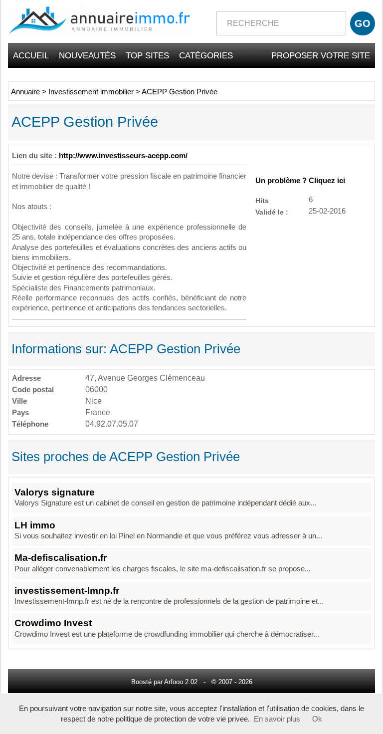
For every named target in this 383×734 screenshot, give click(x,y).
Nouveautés (87, 55)
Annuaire (25, 92)
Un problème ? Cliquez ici (300, 181)
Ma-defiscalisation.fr (60, 557)
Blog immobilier (332, 80)
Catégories (206, 55)
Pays (20, 412)
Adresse (26, 378)
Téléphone (30, 424)
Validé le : (271, 212)
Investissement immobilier (91, 92)
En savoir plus (277, 719)
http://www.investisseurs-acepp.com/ (123, 156)
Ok (317, 719)
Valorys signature (54, 492)
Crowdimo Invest (53, 623)
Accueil (31, 55)
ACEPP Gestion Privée (179, 92)
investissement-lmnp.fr (66, 590)
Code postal (33, 389)
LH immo (34, 525)
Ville (19, 401)
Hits (262, 200)
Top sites (147, 55)
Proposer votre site (320, 55)
